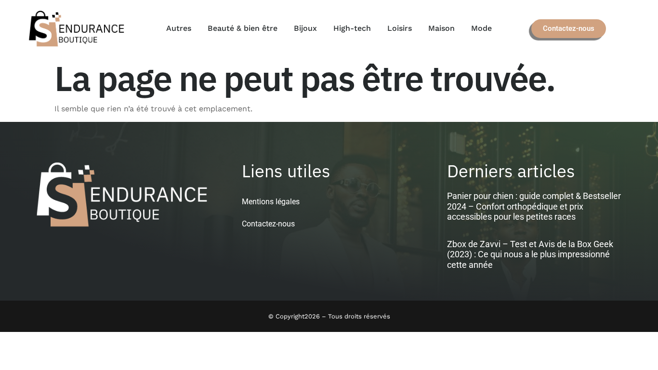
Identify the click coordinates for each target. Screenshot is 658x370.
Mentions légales (271, 201)
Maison (441, 28)
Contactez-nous (268, 223)
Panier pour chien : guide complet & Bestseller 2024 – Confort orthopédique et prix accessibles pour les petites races (534, 206)
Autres (178, 28)
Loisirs (399, 28)
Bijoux (305, 28)
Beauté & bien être (242, 28)
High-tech (352, 28)
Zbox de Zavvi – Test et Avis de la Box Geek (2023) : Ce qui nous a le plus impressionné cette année (530, 254)
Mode (481, 28)
